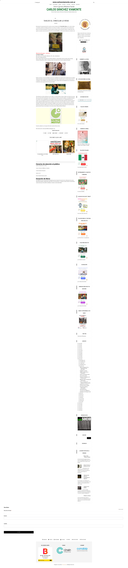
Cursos (59, 4)
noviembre (82, 361)
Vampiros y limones (87, 495)
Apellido (5, 523)
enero (81, 401)
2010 (79, 408)
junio (81, 394)
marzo (81, 398)
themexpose (64, 564)
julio (81, 393)
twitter (50, 539)
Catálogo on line (83, 539)
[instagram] (39, 2)
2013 (79, 404)
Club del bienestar (83, 389)
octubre (81, 363)
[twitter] (36, 2)
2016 (79, 357)
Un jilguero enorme (83, 370)
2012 (79, 405)
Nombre (5, 515)
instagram (57, 539)
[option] (42, 148)
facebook (45, 539)
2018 (79, 354)
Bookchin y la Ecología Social (85, 391)
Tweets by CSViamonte (82, 336)
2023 (79, 347)
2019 (79, 353)
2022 (79, 349)
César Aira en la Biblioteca (85, 390)
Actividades (55, 4)
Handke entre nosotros (84, 384)
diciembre (82, 360)
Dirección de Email (7, 510)
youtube (63, 539)
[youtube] (38, 2)
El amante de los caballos (84, 385)
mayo (81, 396)
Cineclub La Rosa (75, 539)
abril (81, 397)
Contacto (73, 4)
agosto (81, 366)
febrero (81, 400)
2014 (79, 403)
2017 (79, 356)
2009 (79, 410)
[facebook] (35, 2)
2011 (79, 407)
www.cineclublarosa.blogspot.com (49, 128)
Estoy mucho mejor (83, 375)
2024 (79, 346)
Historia (64, 4)
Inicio (51, 4)
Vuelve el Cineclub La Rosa (85, 374)
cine (55, 18)
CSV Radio (68, 4)
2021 (79, 350)
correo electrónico (58, 182)
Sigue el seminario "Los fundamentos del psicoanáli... (84, 368)
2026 (79, 343)
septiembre (82, 364)
